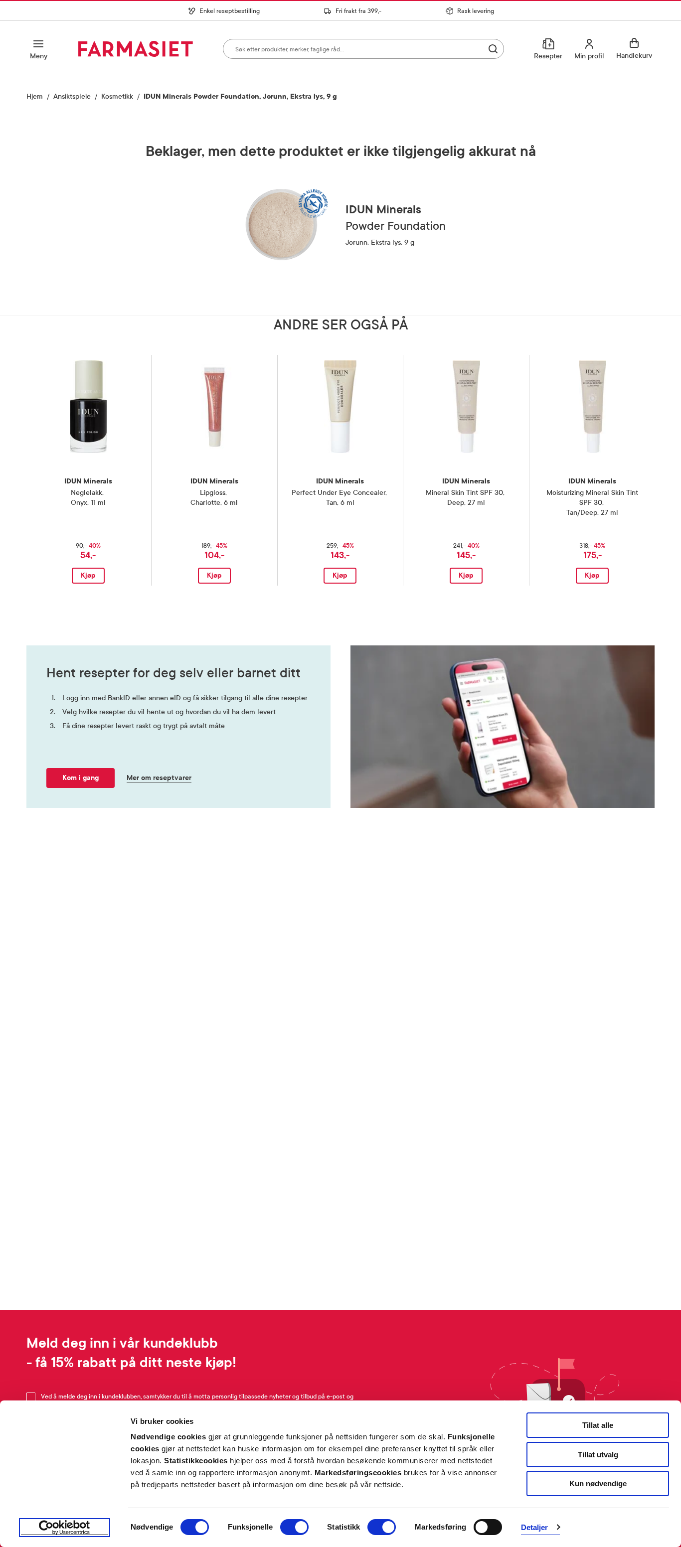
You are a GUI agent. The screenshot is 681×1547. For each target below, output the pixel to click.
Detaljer (534, 1527)
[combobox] (363, 49)
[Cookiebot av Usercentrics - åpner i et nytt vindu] (64, 1527)
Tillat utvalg (598, 1454)
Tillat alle (597, 1425)
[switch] (294, 1527)
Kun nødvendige (598, 1483)
